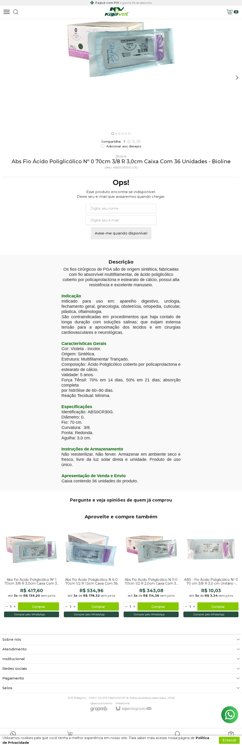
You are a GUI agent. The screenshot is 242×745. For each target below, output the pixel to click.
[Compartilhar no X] (133, 141)
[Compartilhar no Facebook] (124, 141)
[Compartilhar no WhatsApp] (129, 141)
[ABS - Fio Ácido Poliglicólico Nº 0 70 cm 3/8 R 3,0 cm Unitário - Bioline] (211, 570)
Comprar (38, 606)
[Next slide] (236, 77)
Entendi (229, 740)
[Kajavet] (117, 11)
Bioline (121, 156)
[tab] (112, 133)
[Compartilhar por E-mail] (138, 141)
